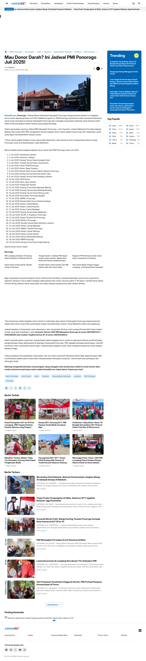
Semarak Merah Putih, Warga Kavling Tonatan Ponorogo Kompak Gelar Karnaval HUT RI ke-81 (68, 520)
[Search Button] (139, 3)
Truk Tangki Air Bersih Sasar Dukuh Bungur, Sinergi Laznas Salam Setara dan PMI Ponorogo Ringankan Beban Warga (124, 83)
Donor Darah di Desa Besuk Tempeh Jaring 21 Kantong (18, 266)
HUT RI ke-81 (6, 523)
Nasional (45, 376)
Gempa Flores (6, 483)
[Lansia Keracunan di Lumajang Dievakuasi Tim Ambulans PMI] (21, 569)
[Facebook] (6, 388)
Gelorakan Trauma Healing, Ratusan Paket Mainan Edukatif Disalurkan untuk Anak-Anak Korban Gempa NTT (124, 95)
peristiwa (77, 376)
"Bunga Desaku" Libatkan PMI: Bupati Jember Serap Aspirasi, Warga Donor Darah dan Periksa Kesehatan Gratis (52, 258)
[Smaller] (94, 68)
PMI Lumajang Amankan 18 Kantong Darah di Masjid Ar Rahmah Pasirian (18, 257)
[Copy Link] (29, 388)
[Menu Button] (7, 3)
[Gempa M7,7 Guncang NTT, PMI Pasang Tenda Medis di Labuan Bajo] (54, 409)
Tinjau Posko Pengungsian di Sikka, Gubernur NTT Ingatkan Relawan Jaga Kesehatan (73, 9)
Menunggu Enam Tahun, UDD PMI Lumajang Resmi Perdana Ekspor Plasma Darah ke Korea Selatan (87, 460)
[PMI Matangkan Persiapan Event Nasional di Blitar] (21, 548)
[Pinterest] (20, 388)
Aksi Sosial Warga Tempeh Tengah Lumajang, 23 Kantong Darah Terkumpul (87, 266)
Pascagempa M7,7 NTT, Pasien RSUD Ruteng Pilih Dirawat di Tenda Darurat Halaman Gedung (52, 460)
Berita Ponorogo (12, 376)
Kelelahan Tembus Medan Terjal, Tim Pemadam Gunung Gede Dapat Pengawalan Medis (20, 460)
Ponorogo (9, 381)
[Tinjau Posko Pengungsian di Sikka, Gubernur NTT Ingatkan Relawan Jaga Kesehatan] (21, 506)
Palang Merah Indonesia (61, 376)
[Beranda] (6, 52)
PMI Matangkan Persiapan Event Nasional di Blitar (61, 540)
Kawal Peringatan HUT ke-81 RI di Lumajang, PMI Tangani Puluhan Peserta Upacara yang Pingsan (19, 424)
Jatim (37, 376)
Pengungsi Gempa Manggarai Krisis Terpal (124, 73)
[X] (11, 388)
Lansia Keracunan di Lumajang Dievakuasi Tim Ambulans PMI (66, 561)
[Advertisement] (73, 31)
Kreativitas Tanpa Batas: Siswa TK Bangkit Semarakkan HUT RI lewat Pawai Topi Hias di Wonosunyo (87, 424)
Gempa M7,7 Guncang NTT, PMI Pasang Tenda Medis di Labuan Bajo (52, 424)
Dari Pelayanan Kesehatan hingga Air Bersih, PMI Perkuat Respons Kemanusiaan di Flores (69, 583)
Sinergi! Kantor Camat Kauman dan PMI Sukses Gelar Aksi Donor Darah (53, 266)
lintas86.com (10, 115)
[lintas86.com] (12, 628)
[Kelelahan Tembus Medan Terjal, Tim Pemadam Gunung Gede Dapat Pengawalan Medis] (20, 444)
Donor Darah (26, 376)
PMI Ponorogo (89, 376)
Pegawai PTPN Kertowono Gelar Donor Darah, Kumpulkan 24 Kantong (87, 257)
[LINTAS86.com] (18, 3)
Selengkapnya (52, 605)
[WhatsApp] (24, 388)
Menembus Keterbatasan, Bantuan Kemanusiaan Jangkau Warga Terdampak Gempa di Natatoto (68, 478)
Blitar (6, 542)
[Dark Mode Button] (133, 3)
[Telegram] (15, 388)
